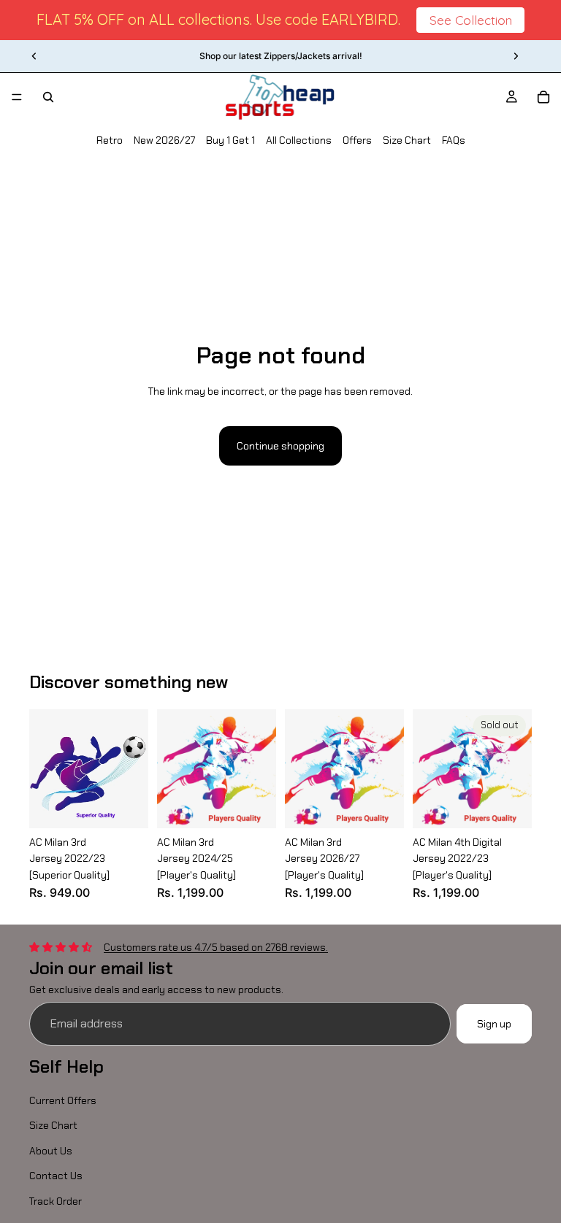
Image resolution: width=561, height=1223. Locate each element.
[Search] (48, 97)
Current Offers (62, 1100)
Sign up (494, 1023)
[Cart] (543, 97)
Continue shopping (280, 445)
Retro (109, 140)
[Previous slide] (34, 56)
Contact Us (56, 1175)
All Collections (299, 140)
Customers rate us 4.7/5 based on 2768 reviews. (216, 946)
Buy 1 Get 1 (230, 140)
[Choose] (125, 805)
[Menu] (17, 97)
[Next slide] (516, 56)
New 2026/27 (164, 140)
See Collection (471, 20)
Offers (357, 140)
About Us (50, 1150)
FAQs (453, 140)
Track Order (55, 1200)
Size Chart (407, 140)
